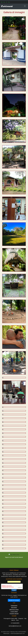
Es (4, 2)
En (1, 2)
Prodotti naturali (14, 613)
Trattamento (14, 605)
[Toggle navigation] (25, 6)
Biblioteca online (14, 609)
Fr (6, 2)
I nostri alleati (14, 611)
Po (9, 2)
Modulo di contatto (14, 600)
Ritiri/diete (14, 607)
